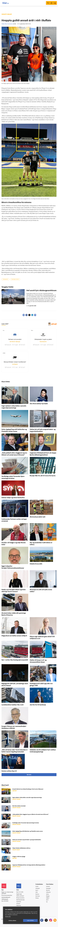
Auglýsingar (19, 894)
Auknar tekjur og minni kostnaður (13, 497)
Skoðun (37, 894)
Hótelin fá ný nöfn (36, 564)
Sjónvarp (37, 896)
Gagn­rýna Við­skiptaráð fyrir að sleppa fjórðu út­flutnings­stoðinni (28, 865)
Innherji (48, 886)
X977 (47, 900)
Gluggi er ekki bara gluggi (18, 856)
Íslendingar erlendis (15, 279)
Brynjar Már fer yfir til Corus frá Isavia (42, 476)
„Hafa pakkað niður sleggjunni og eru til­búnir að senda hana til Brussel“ (30, 814)
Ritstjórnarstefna (20, 898)
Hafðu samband (20, 896)
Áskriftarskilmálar (20, 899)
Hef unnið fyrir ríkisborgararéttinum (41, 291)
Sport (36, 890)
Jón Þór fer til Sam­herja (38, 705)
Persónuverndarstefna (7, 895)
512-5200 (21, 892)
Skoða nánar (8, 916)
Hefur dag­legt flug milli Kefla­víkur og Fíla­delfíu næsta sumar (27, 831)
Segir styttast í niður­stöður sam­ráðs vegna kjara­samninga (27, 797)
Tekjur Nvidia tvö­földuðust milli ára (21, 848)
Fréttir (36, 886)
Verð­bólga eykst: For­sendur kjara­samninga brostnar (25, 822)
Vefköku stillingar (12, 920)
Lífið (36, 892)
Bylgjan (48, 896)
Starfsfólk (18, 901)
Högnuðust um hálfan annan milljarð (14, 636)
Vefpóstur (18, 905)
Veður (47, 894)
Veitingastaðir (5, 279)
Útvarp (37, 898)
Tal (47, 902)
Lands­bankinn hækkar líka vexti (12, 705)
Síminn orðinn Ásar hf (9, 771)
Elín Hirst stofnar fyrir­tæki (39, 404)
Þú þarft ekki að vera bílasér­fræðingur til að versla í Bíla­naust (27, 789)
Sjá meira (29, 774)
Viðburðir (48, 892)
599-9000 (6, 901)
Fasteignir (48, 888)
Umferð (18, 903)
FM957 (47, 898)
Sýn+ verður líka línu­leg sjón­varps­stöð (15, 660)
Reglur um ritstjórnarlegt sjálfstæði (7, 893)
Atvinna (48, 890)
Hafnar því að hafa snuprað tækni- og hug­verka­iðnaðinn (26, 839)
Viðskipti (37, 888)
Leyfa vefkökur (30, 920)
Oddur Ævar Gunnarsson (7, 24)
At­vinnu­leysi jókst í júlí (37, 517)
